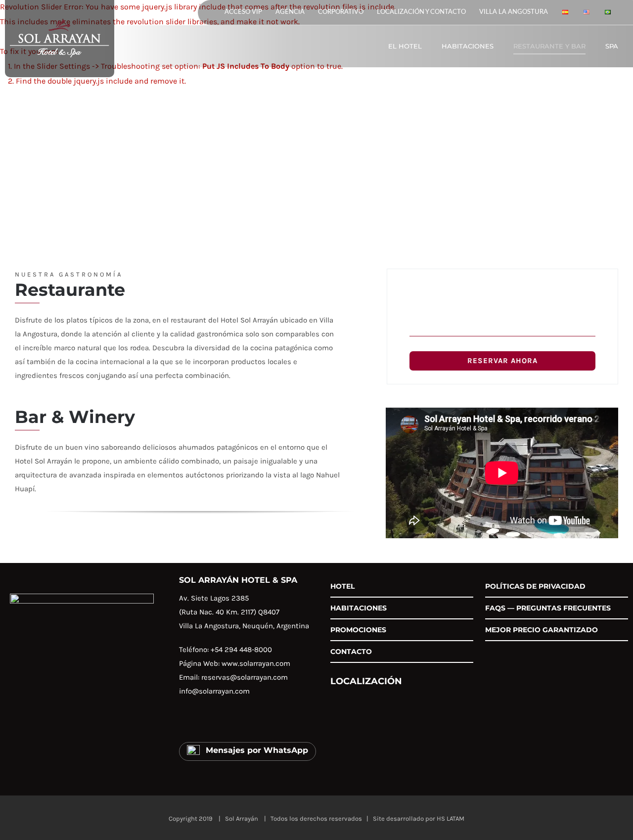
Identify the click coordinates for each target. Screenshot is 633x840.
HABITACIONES (358, 608)
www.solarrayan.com (256, 663)
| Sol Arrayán (237, 818)
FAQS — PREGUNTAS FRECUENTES (548, 608)
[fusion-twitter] (226, 722)
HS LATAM (450, 818)
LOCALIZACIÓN (366, 681)
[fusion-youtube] (246, 722)
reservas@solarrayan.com (244, 677)
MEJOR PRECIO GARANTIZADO (541, 629)
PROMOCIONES (358, 629)
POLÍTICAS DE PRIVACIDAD (535, 586)
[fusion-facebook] (184, 722)
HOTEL (342, 586)
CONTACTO (351, 651)
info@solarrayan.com (214, 691)
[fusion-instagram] (205, 722)
